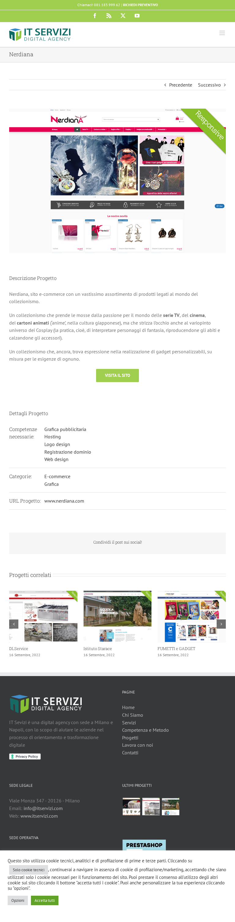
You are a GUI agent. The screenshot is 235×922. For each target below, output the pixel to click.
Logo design (57, 444)
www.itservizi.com (39, 816)
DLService (167, 648)
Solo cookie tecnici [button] (28, 869)
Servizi (129, 722)
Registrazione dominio (67, 452)
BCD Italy (17, 648)
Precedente (180, 85)
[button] (13, 624)
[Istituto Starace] (170, 806)
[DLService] (151, 806)
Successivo (209, 85)
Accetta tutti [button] (45, 900)
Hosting (52, 436)
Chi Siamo (132, 715)
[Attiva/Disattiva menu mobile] (222, 33)
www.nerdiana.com (64, 501)
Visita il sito (117, 375)
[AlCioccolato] (131, 806)
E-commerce (57, 476)
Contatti (130, 752)
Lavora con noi (137, 745)
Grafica (51, 484)
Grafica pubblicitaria (65, 429)
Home (128, 707)
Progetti (130, 737)
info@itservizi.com (43, 808)
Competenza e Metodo (145, 730)
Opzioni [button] (17, 900)
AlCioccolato (95, 648)
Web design (56, 459)
